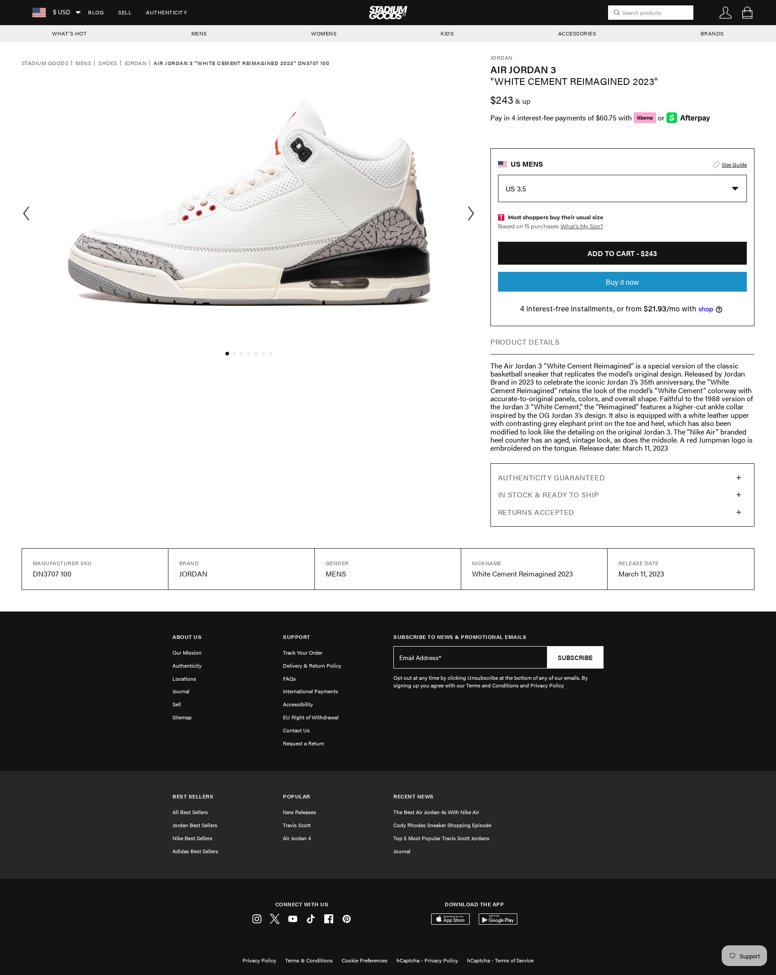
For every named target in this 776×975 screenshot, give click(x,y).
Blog (96, 12)
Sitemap (182, 717)
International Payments (310, 691)
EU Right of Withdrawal (311, 717)
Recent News (413, 796)
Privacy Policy (259, 960)
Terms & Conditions (309, 960)
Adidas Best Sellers (195, 851)
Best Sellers (192, 796)
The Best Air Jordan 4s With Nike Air (436, 812)
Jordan (135, 63)
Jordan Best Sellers (194, 825)
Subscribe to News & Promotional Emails (459, 637)
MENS (199, 33)
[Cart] (747, 12)
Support (296, 637)
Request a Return (303, 743)
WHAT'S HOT (69, 33)
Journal (181, 691)
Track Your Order (302, 652)
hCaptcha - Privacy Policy (427, 960)
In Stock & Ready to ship (548, 494)
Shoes (107, 63)
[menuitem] (96, 12)
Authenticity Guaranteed (551, 477)
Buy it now (622, 282)
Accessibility (298, 704)
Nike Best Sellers (192, 838)
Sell (125, 12)
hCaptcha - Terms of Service (500, 960)
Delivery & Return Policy (312, 665)
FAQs (289, 678)
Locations (184, 678)
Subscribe (575, 657)
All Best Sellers (190, 812)
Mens (83, 63)
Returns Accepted (536, 512)
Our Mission (187, 652)
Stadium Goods (45, 63)
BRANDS (712, 33)
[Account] (726, 12)
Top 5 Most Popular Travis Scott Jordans (441, 838)
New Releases (299, 812)
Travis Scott (297, 825)
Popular (296, 796)
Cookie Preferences (365, 960)
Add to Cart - (622, 253)
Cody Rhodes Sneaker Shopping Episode (442, 825)
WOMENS (323, 33)
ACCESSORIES (577, 33)
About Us (187, 637)
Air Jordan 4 (297, 838)
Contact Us (296, 730)
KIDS (447, 33)
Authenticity (166, 12)
